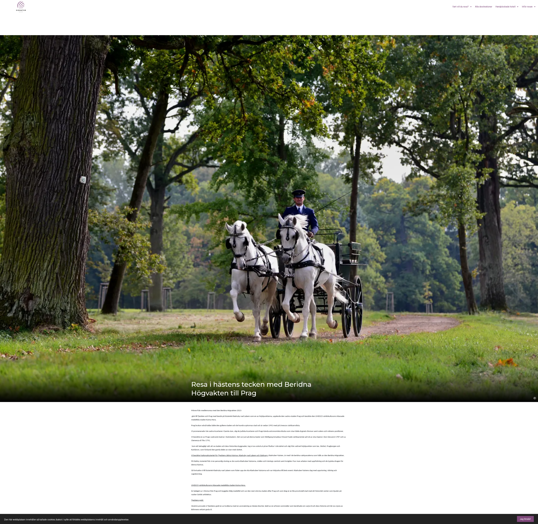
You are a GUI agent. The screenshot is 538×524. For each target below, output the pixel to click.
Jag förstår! (525, 518)
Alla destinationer (483, 6)
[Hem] (17, 6)
